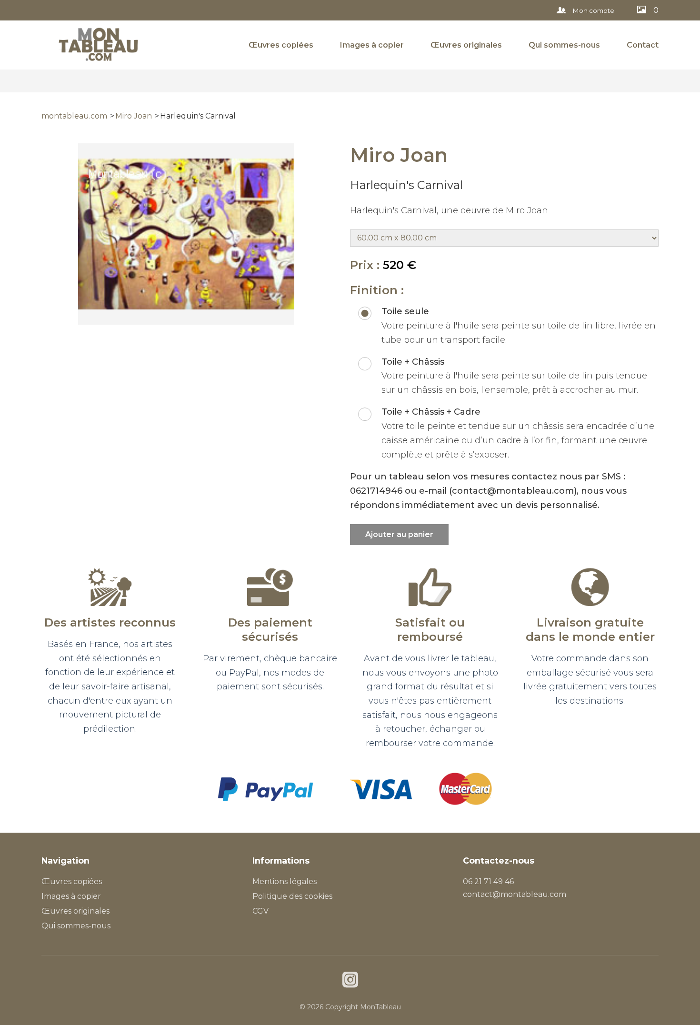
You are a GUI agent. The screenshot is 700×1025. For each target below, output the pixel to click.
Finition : (377, 290)
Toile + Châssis (412, 362)
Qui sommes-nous (564, 45)
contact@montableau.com (514, 894)
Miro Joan (133, 115)
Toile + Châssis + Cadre (430, 412)
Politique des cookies (292, 896)
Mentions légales (284, 881)
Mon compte (592, 10)
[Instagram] (350, 981)
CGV (260, 911)
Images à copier (372, 45)
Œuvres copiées (281, 45)
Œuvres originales (466, 45)
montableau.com (74, 115)
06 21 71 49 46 (488, 881)
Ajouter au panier (399, 534)
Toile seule (405, 311)
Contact (643, 45)
